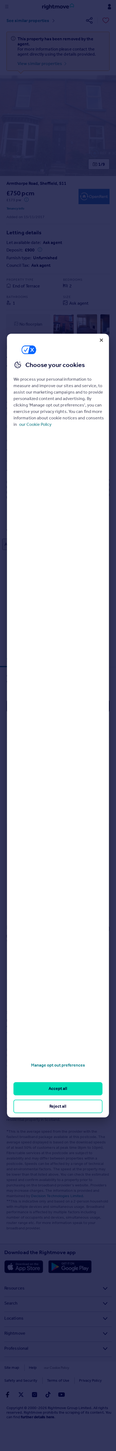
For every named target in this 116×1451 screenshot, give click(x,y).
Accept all (58, 1088)
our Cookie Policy (35, 424)
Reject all (57, 1106)
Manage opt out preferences (58, 1065)
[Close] (101, 340)
